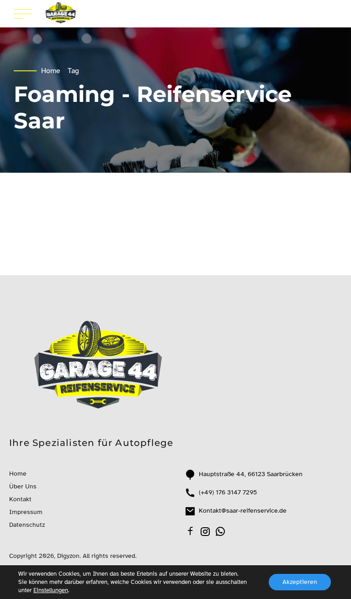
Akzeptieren (299, 582)
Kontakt (20, 499)
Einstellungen (50, 590)
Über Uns (23, 486)
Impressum (26, 512)
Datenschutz (27, 525)
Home (50, 70)
